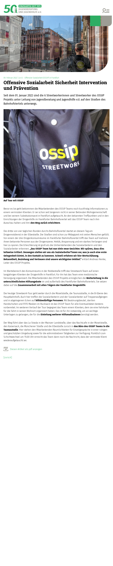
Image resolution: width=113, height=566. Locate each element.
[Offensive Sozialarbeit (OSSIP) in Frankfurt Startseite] (56, 44)
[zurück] (8, 357)
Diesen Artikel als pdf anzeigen (26, 349)
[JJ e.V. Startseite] (22, 8)
